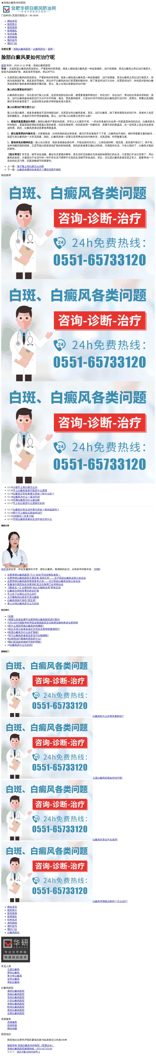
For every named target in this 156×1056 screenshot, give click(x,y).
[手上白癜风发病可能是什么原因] (78, 380)
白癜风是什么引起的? (21, 645)
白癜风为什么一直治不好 (26, 497)
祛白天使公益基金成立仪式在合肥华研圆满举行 (34, 629)
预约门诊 (12, 43)
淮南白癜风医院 (21, 49)
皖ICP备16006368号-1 (28, 1052)
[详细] (97, 569)
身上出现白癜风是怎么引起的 (23, 603)
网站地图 (12, 1028)
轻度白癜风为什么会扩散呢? (24, 632)
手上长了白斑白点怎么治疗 (22, 594)
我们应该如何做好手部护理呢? (25, 642)
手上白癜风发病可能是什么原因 (30, 490)
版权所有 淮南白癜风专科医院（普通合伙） (30, 1045)
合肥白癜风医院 (15, 1013)
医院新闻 (12, 27)
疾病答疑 (12, 1025)
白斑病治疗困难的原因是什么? (25, 638)
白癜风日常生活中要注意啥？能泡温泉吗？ (36, 509)
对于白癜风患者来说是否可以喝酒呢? (29, 635)
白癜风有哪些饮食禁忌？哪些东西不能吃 (39, 169)
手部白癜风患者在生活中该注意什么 (32, 519)
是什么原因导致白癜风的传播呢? (26, 626)
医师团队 (12, 30)
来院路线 (12, 37)
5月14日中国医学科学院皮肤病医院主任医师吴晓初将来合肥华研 (43, 622)
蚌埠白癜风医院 (15, 1007)
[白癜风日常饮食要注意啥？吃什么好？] (78, 482)
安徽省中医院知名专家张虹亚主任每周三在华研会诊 (35, 584)
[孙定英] (14, 567)
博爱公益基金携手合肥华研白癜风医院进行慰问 (34, 619)
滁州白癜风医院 (15, 991)
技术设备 (12, 34)
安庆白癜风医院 (15, 997)
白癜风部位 (39, 49)
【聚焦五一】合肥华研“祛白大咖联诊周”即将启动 (34, 587)
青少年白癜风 (14, 976)
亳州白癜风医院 (15, 1010)
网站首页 (12, 21)
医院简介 (12, 24)
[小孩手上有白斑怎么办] (78, 278)
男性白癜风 (13, 972)
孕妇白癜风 (13, 982)
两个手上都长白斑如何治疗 (27, 513)
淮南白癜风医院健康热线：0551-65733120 (29, 1048)
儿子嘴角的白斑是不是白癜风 (23, 597)
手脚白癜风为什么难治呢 (26, 500)
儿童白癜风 (13, 969)
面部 (50, 49)
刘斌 (11, 616)
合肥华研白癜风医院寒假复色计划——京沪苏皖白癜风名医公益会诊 (43, 581)
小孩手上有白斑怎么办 (25, 487)
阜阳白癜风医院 (15, 1003)
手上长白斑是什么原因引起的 (29, 503)
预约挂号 (12, 40)
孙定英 (5, 569)
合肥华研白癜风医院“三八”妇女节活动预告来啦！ (34, 575)
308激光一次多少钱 (23, 516)
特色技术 (12, 919)
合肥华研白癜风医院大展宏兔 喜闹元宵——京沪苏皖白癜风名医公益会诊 (46, 578)
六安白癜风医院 (15, 1000)
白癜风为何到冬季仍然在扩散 (23, 590)
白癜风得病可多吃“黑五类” (21, 600)
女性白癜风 (13, 979)
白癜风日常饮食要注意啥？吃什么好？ (33, 493)
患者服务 (12, 1022)
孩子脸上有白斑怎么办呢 (30, 166)
